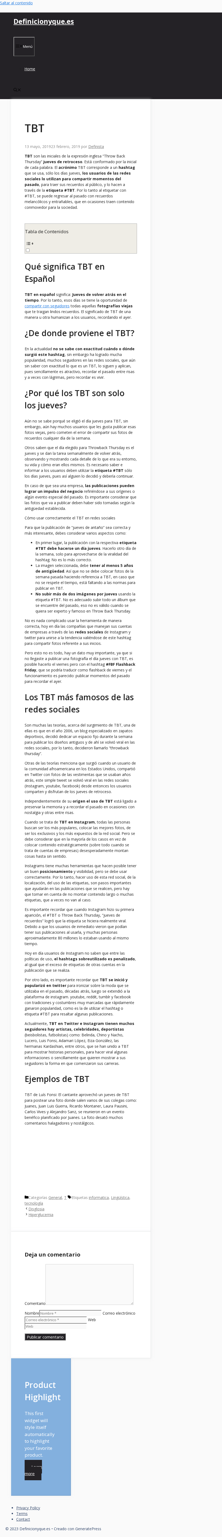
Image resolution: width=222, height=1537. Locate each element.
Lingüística (120, 1197)
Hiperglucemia (40, 1214)
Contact (23, 1519)
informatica (99, 1197)
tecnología (34, 1203)
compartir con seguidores (47, 305)
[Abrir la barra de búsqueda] (17, 90)
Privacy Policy (28, 1507)
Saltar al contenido (16, 2)
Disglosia (36, 1208)
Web (92, 1319)
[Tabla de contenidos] (81, 243)
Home (29, 68)
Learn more (33, 1470)
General (55, 1197)
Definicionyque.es (44, 21)
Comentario (35, 1303)
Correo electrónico (119, 1313)
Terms (22, 1513)
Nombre (32, 1313)
